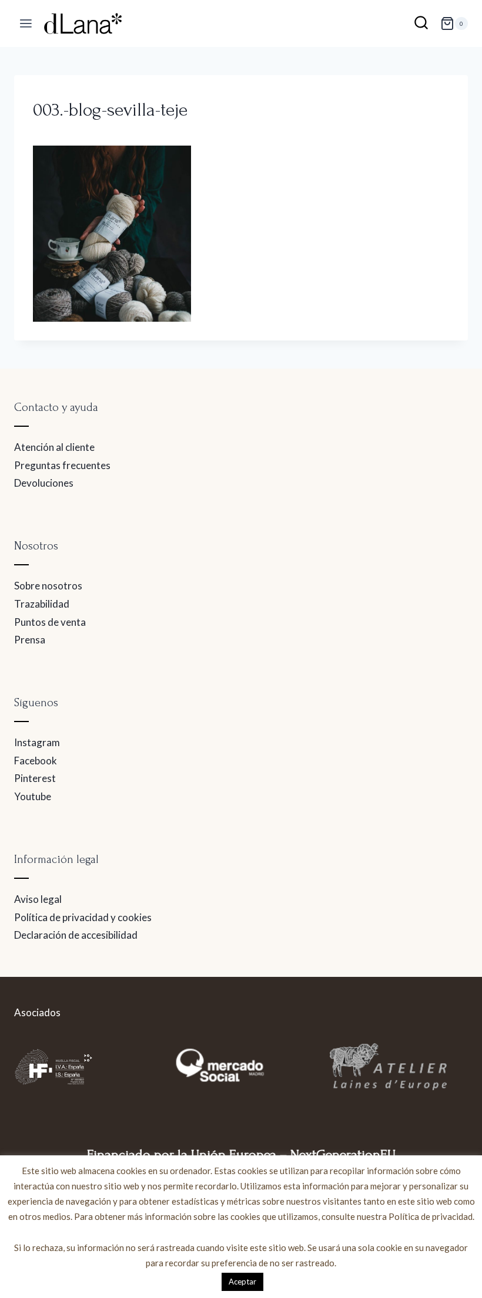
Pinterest (35, 778)
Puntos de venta (50, 622)
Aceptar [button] (242, 1281)
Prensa (29, 639)
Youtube (32, 796)
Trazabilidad (41, 604)
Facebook (35, 760)
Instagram (37, 742)
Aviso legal (38, 899)
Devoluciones (43, 483)
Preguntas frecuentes (62, 465)
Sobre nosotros (48, 585)
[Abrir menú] (26, 24)
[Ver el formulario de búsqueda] (421, 24)
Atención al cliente (54, 447)
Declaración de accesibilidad (76, 935)
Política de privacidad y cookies (83, 917)
